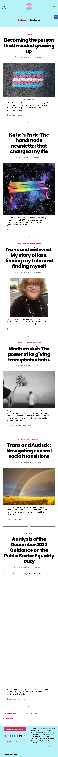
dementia (12, 425)
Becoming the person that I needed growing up (29, 46)
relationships (21, 329)
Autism (20, 439)
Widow (36, 329)
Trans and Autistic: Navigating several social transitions (29, 451)
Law (32, 533)
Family (19, 244)
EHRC (10, 699)
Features (29, 34)
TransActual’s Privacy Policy (15, 741)
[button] (56, 17)
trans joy (19, 115)
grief (15, 329)
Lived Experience (31, 129)
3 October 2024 (38, 57)
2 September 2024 (38, 157)
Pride (18, 230)
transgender (36, 230)
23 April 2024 (38, 366)
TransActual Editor (24, 57)
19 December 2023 (38, 567)
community (12, 115)
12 (40, 713)
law (21, 699)
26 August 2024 (38, 272)
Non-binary (27, 343)
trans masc (25, 115)
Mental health (44, 129)
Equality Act (16, 699)
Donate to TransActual (15, 729)
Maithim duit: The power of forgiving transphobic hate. (29, 354)
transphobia (30, 425)
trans (21, 230)
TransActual (12, 754)
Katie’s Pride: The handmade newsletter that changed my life (29, 143)
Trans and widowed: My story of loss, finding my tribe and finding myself (29, 258)
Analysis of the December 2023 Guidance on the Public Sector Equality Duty (29, 550)
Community (13, 129)
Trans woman (28, 230)
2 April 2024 (38, 462)
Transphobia (37, 343)
